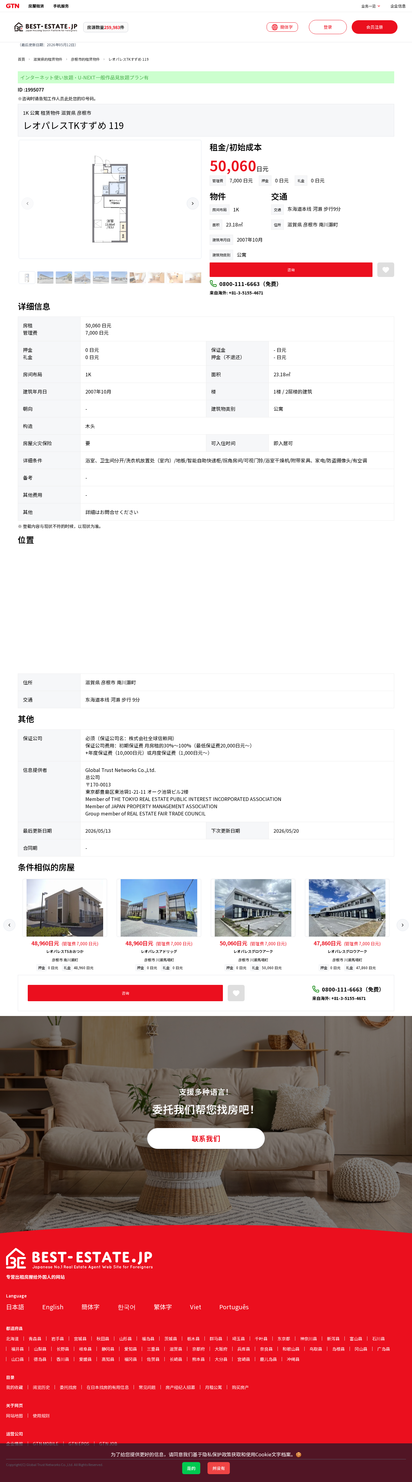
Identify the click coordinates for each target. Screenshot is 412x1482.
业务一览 (368, 6)
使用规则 (41, 1415)
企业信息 (398, 6)
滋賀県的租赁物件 (47, 59)
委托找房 (68, 1387)
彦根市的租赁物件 (85, 59)
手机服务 (61, 6)
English (52, 1306)
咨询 (291, 269)
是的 (191, 1468)
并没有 (218, 1468)
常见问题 (147, 1387)
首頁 (21, 59)
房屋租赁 (36, 6)
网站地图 (14, 1415)
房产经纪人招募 (180, 1387)
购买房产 (240, 1387)
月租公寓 (213, 1387)
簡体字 (90, 1306)
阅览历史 (41, 1387)
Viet (195, 1306)
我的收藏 (14, 1387)
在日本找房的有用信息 (108, 1387)
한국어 (127, 1306)
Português (234, 1306)
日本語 (15, 1306)
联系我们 (206, 1138)
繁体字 (163, 1306)
